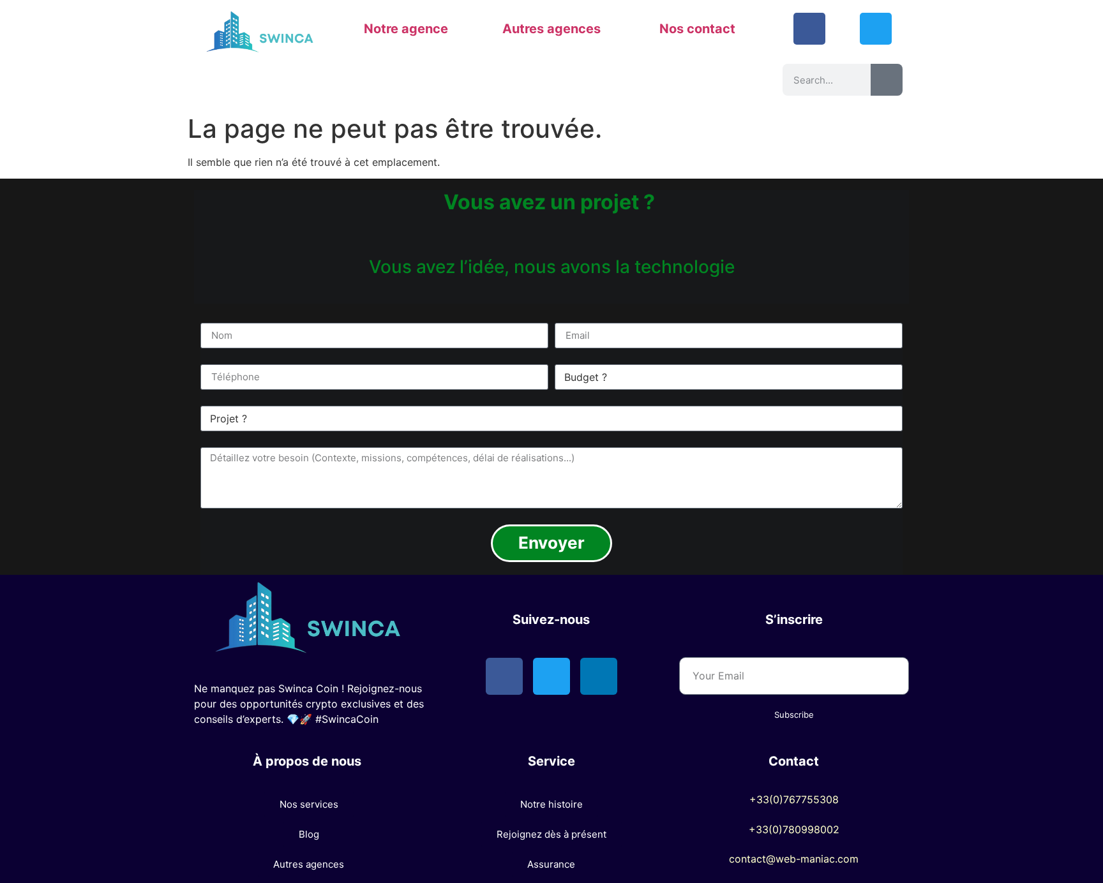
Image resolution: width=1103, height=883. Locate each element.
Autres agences (551, 28)
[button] (309, 804)
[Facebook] (809, 29)
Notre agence (406, 28)
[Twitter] (876, 29)
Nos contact (697, 28)
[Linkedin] (598, 676)
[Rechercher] (887, 80)
